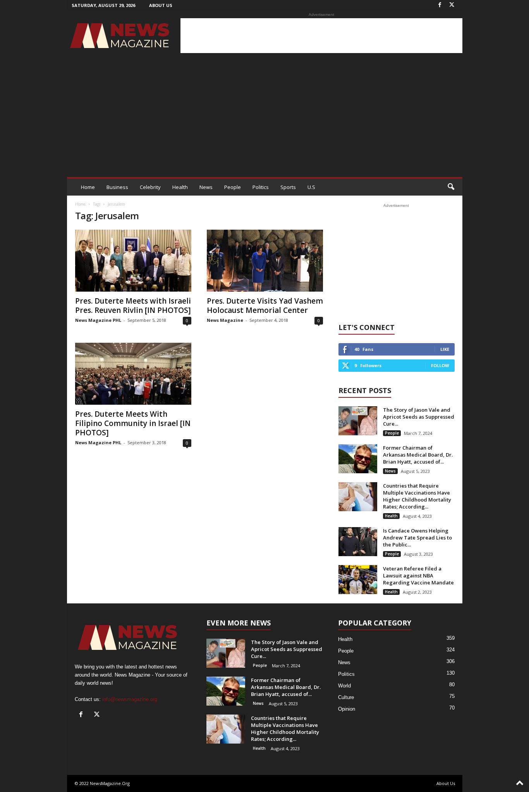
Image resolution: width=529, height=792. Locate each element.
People (232, 187)
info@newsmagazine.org (129, 699)
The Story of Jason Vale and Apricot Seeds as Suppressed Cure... (418, 416)
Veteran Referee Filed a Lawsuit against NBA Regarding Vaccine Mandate (418, 575)
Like (444, 349)
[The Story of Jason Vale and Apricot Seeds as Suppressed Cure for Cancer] (357, 420)
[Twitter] (452, 5)
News (206, 187)
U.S (311, 187)
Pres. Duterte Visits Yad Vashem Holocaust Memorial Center (265, 305)
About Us (160, 5)
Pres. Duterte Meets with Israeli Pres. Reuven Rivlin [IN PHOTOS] (133, 305)
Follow (440, 365)
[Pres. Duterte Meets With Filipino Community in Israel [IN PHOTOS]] (133, 374)
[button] (450, 187)
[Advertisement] (321, 35)
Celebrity (150, 187)
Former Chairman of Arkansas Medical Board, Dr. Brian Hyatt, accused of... (418, 454)
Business (117, 187)
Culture (346, 697)
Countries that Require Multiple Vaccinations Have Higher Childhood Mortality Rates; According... (417, 496)
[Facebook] (440, 5)
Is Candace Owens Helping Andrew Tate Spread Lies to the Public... (417, 537)
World (344, 686)
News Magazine (225, 320)
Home (88, 187)
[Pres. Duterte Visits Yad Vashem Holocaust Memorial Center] (265, 261)
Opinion (346, 709)
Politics (260, 187)
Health (180, 187)
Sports (288, 187)
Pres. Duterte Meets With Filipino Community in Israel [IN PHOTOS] (133, 423)
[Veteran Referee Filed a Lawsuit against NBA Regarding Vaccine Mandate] (357, 579)
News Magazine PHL (98, 320)
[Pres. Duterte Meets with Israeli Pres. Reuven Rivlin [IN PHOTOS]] (133, 261)
